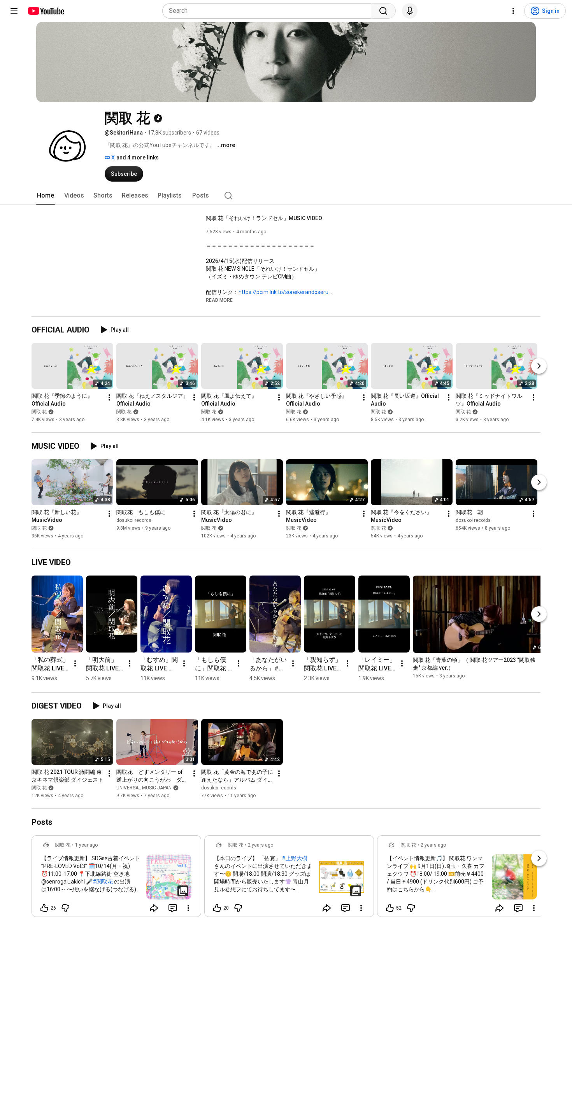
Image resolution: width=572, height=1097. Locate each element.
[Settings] (513, 11)
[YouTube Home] (46, 11)
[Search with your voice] (410, 11)
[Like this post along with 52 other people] (390, 908)
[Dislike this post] (65, 908)
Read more (219, 300)
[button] (219, 300)
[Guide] (14, 11)
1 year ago (86, 845)
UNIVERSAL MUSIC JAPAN (144, 788)
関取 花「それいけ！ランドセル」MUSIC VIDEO (264, 218)
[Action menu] (188, 908)
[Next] (539, 366)
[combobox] (269, 11)
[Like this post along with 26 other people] (44, 908)
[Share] (154, 908)
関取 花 (39, 412)
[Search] (383, 11)
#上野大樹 (294, 858)
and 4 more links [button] (137, 157)
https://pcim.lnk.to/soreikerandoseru (283, 292)
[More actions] (109, 397)
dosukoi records (133, 520)
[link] (116, 878)
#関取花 (103, 881)
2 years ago (260, 845)
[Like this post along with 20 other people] (217, 908)
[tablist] (286, 195)
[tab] (45, 195)
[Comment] (173, 908)
